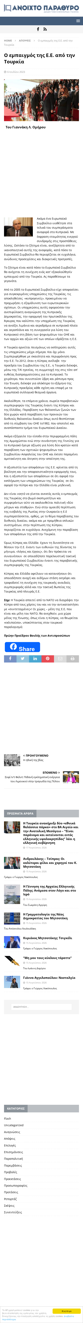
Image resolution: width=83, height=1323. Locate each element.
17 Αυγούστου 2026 (36, 847)
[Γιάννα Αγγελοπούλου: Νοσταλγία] (12, 982)
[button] (77, 21)
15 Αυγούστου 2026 (36, 871)
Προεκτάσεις (12, 1179)
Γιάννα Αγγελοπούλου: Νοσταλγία (49, 978)
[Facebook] (38, 29)
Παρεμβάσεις (13, 1165)
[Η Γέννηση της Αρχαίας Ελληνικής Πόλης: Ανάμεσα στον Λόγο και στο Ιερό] (12, 894)
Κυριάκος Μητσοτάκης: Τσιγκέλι (47, 938)
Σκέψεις (9, 1205)
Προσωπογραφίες (15, 1185)
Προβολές (10, 1172)
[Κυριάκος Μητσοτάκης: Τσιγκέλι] (12, 942)
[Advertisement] (41, 173)
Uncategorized (14, 1125)
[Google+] (45, 29)
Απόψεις (9, 1138)
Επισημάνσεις (13, 1152)
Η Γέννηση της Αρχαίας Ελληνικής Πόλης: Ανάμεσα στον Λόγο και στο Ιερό (49, 890)
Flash (7, 1118)
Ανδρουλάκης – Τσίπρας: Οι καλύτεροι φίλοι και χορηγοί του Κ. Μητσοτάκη (50, 862)
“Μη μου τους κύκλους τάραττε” (47, 958)
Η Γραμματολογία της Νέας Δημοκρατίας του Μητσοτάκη (45, 916)
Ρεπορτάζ (10, 1199)
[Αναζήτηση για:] (41, 1006)
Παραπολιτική (13, 1159)
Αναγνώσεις (12, 1132)
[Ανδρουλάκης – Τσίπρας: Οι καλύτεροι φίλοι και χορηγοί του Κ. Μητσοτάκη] (12, 863)
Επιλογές (10, 1145)
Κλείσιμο (67, 1311)
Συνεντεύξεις (13, 1212)
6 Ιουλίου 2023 (16, 72)
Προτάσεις (11, 1192)
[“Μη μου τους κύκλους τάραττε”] (12, 961)
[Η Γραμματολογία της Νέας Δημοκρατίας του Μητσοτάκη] (12, 918)
